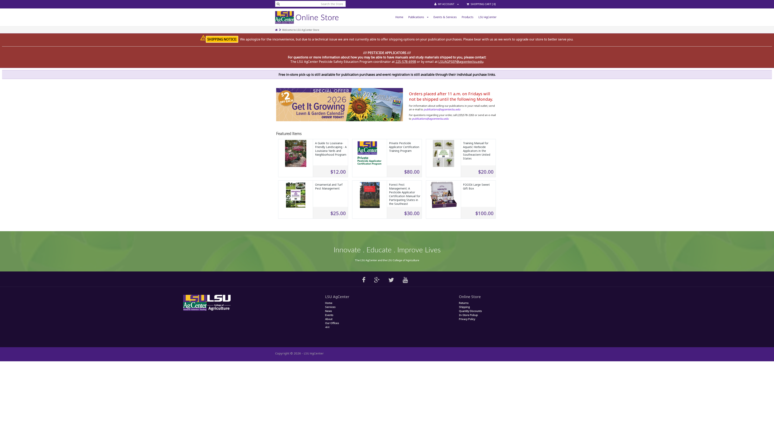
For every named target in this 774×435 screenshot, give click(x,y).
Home (399, 17)
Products (467, 17)
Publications (416, 17)
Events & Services (445, 17)
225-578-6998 (405, 61)
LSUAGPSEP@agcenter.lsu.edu (460, 61)
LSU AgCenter (487, 17)
